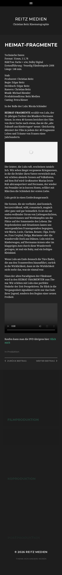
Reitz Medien (31, 19)
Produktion (13, 351)
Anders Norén (37, 559)
